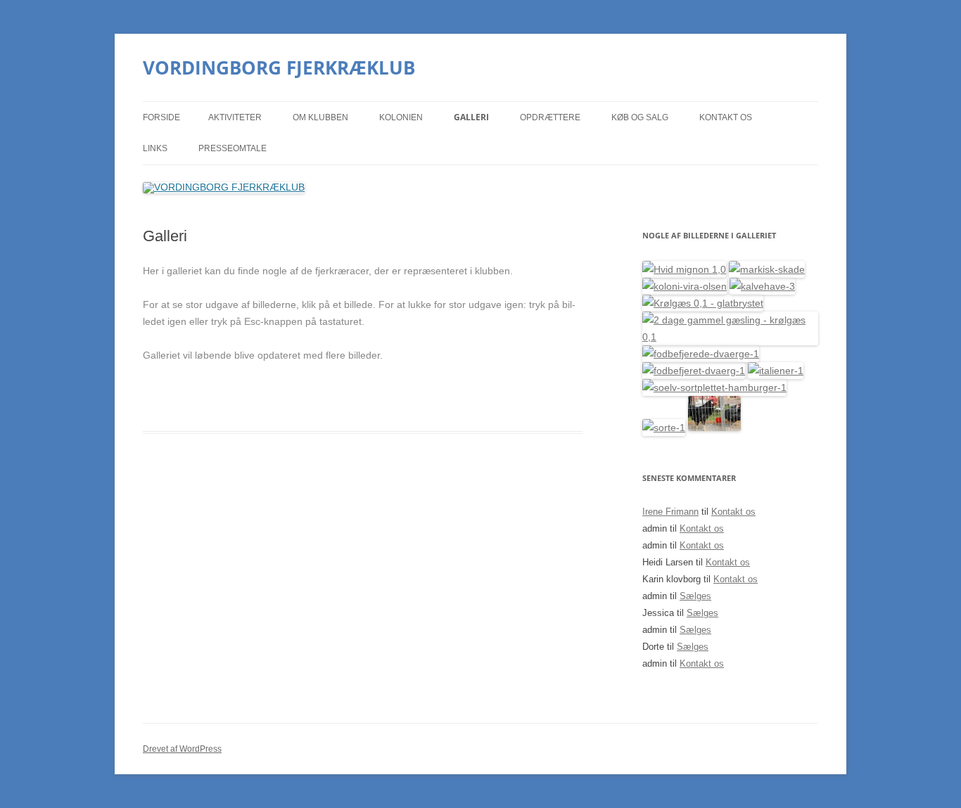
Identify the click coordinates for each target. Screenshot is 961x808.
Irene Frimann (670, 511)
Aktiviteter (235, 117)
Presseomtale (232, 148)
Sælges (695, 596)
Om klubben (320, 117)
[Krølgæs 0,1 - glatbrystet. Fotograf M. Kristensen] (702, 303)
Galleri (471, 117)
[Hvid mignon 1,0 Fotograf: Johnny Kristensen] (684, 269)
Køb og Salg (639, 117)
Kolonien (401, 117)
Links (155, 148)
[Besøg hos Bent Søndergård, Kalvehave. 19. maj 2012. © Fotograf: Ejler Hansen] (762, 286)
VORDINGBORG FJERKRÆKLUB (279, 67)
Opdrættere (550, 117)
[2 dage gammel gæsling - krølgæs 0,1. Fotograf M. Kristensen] (730, 336)
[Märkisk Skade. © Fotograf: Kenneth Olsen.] (767, 269)
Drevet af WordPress (182, 749)
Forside (161, 117)
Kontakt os (725, 117)
